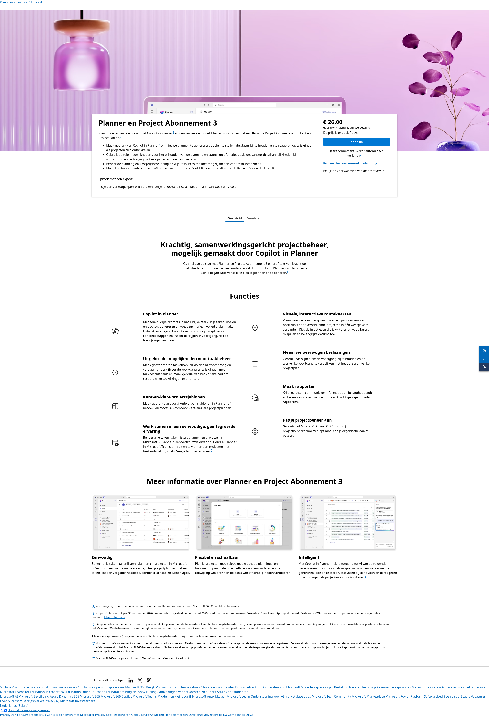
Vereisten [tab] (254, 218)
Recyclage (369, 687)
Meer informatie (114, 617)
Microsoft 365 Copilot (116, 696)
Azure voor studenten (232, 692)
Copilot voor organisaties (58, 687)
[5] (93, 658)
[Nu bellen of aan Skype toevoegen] (484, 358)
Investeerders (85, 701)
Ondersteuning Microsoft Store (286, 687)
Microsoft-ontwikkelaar (209, 696)
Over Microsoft (11, 701)
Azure (54, 696)
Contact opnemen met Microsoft (70, 715)
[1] (93, 606)
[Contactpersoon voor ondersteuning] (484, 367)
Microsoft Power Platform (404, 696)
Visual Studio (461, 696)
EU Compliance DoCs (238, 715)
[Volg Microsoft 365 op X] (140, 680)
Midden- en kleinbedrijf (174, 696)
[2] (93, 613)
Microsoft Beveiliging (34, 696)
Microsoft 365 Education (63, 692)
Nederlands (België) (14, 705)
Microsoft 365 (135, 687)
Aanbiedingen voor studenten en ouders (186, 692)
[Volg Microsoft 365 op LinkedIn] (131, 680)
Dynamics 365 (69, 696)
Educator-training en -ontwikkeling (131, 692)
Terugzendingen (321, 687)
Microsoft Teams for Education (22, 692)
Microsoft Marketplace (368, 696)
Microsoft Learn (238, 696)
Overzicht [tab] (234, 218)
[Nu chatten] (484, 350)
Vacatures (478, 696)
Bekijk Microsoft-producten (166, 687)
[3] (93, 624)
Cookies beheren (118, 715)
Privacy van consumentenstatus (23, 715)
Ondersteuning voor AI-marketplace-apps (281, 696)
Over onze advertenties (205, 715)
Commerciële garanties (394, 687)
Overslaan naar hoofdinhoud (21, 2)
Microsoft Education (426, 687)
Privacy (100, 715)
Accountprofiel (223, 687)
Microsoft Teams (145, 696)
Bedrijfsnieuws (33, 701)
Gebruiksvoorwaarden (147, 715)
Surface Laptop (29, 687)
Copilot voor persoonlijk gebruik (101, 687)
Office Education (93, 692)
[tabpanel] (244, 414)
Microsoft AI (9, 696)
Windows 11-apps (199, 687)
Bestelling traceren (347, 687)
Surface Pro (8, 687)
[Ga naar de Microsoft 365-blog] (149, 680)
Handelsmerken (176, 715)
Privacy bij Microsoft (59, 701)
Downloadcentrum (248, 687)
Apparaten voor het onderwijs (463, 687)
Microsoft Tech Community (331, 696)
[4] (93, 643)
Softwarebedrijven (437, 696)
